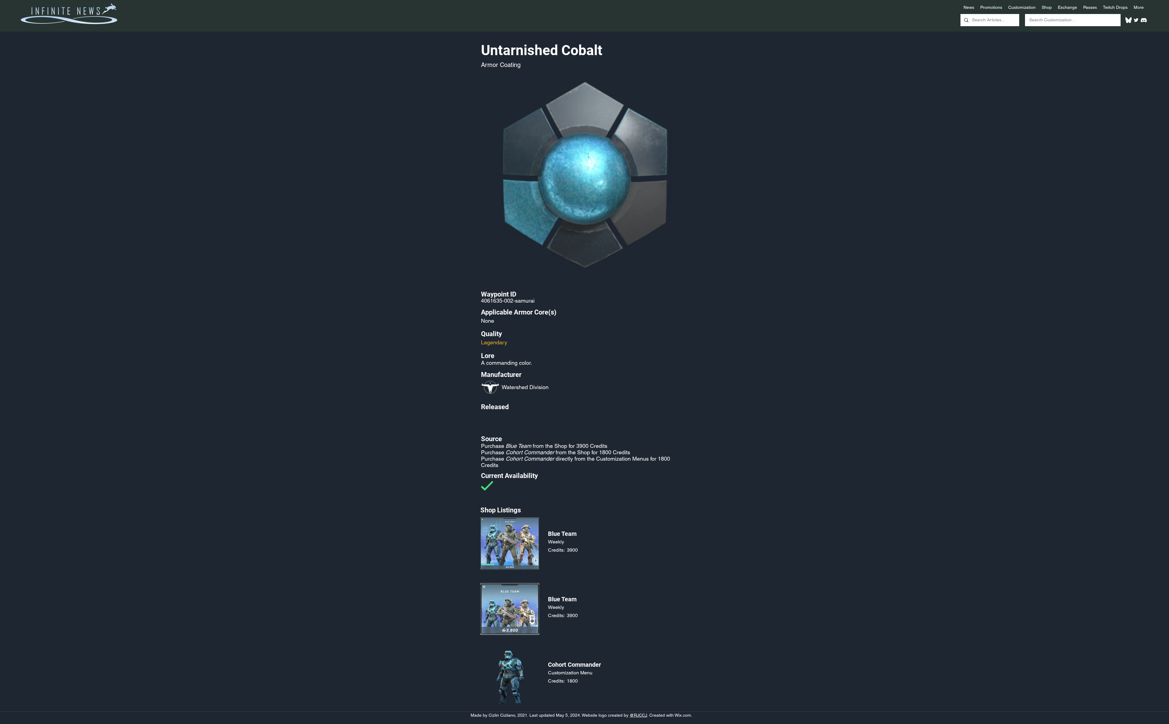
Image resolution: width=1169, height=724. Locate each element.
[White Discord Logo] (1144, 20)
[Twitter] (1136, 20)
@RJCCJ (638, 715)
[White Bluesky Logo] (1128, 20)
